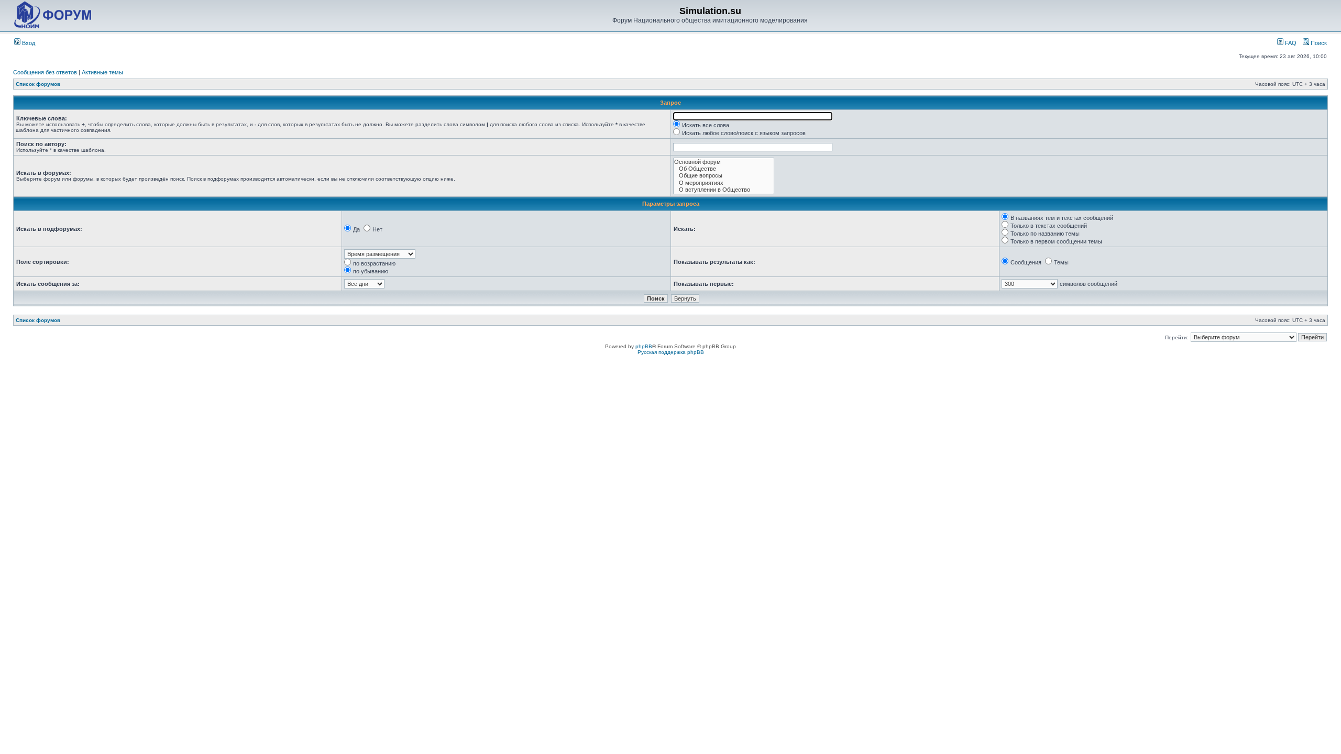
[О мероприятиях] (723, 183)
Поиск (1318, 43)
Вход (27, 43)
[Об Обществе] (723, 168)
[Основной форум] (723, 162)
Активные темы (102, 72)
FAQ (1289, 43)
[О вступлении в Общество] (723, 189)
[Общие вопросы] (723, 175)
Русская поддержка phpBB (670, 352)
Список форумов (38, 84)
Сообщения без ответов (45, 72)
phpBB (643, 346)
